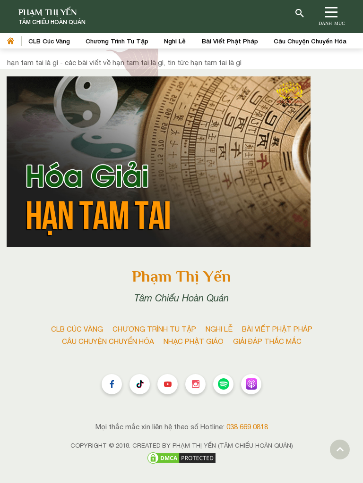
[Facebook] (112, 384)
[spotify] (223, 384)
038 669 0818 (247, 427)
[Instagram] (195, 384)
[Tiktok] (140, 384)
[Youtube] (167, 384)
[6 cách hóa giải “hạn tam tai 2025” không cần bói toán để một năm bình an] (159, 161)
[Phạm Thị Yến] (52, 16)
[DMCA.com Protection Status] (181, 457)
